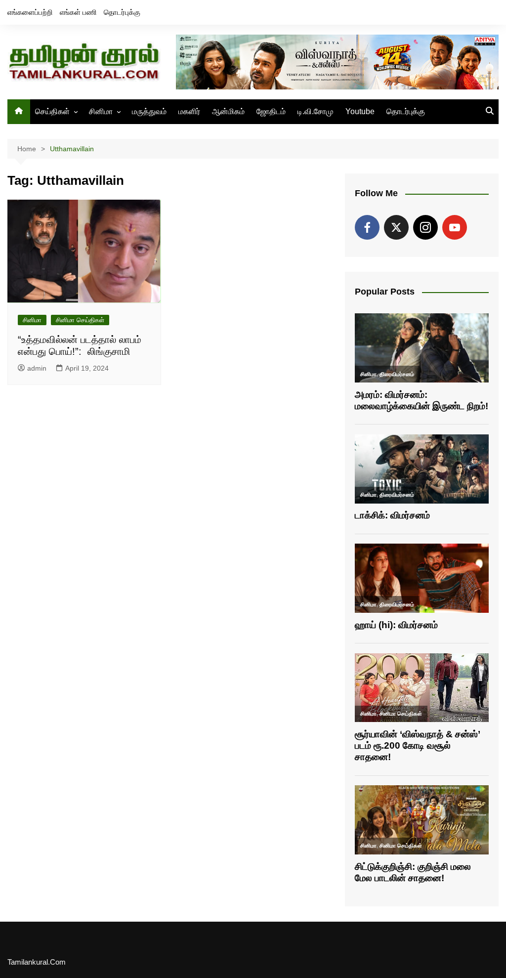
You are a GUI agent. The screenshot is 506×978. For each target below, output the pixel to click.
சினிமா (101, 111)
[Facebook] (367, 227)
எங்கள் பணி (78, 12)
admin (36, 368)
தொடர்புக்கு (122, 12)
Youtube (360, 111)
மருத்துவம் (149, 111)
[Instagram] (425, 227)
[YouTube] (454, 227)
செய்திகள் (52, 111)
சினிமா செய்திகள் (80, 320)
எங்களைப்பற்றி (30, 12)
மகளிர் (189, 111)
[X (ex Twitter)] (396, 227)
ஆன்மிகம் (228, 111)
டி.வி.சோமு (315, 111)
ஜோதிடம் (271, 111)
